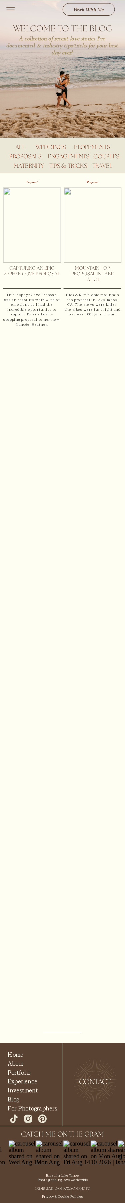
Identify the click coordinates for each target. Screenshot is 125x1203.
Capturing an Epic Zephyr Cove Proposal (32, 271)
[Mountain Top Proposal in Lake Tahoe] (92, 225)
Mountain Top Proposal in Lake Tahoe (92, 274)
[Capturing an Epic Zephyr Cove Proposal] (32, 225)
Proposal (31, 182)
